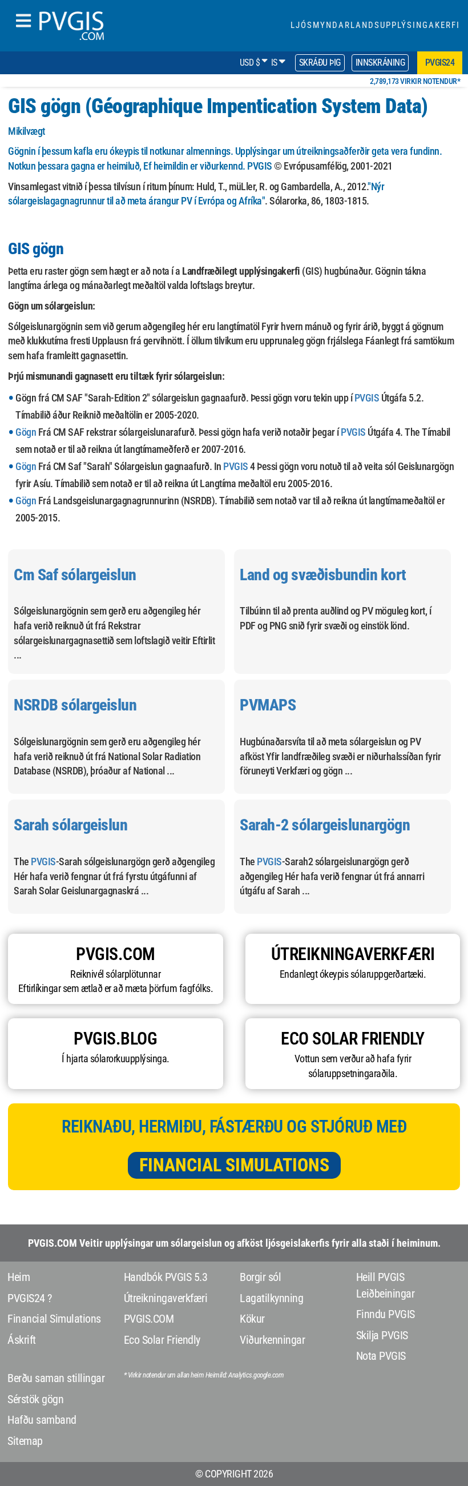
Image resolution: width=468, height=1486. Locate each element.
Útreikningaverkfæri (166, 1298)
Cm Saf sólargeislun (75, 574)
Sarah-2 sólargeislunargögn (325, 825)
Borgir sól (260, 1277)
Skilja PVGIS (382, 1335)
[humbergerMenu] (23, 21)
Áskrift (21, 1340)
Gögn (25, 432)
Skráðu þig (320, 62)
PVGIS (259, 166)
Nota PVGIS (381, 1356)
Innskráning (380, 62)
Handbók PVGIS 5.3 (166, 1277)
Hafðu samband (41, 1420)
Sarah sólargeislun (70, 825)
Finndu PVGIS (385, 1314)
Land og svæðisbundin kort (323, 574)
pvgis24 (440, 62)
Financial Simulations (234, 1165)
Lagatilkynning (271, 1298)
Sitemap (25, 1441)
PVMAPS (268, 705)
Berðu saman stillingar (55, 1378)
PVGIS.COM (149, 1319)
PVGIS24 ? (29, 1298)
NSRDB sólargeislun (75, 705)
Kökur (252, 1319)
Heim (18, 1277)
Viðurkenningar (272, 1340)
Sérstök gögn (35, 1399)
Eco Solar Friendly (162, 1340)
